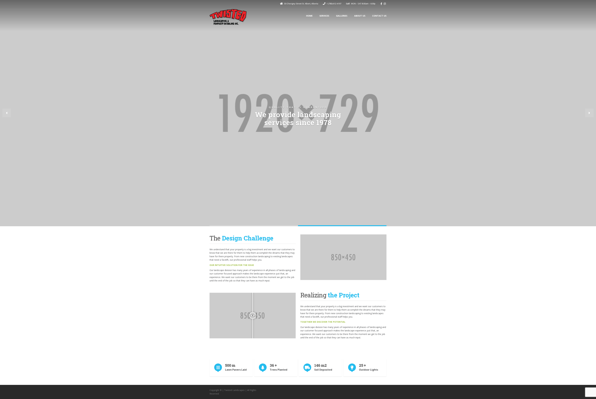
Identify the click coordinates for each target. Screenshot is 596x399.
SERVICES (324, 15)
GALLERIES (341, 15)
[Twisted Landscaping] (228, 17)
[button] (6, 113)
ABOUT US (359, 15)
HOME (309, 15)
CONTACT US (379, 15)
